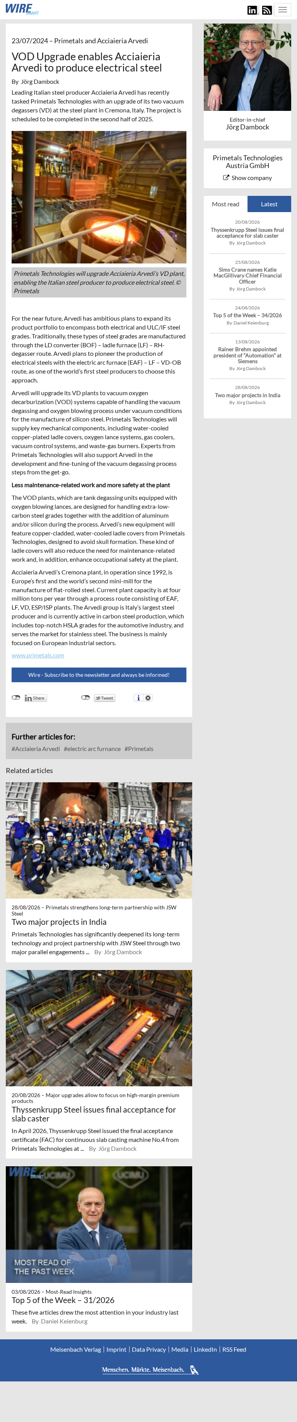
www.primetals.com (38, 655)
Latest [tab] (269, 203)
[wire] (22, 9)
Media (179, 1349)
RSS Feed (234, 1349)
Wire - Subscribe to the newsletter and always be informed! (99, 674)
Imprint (116, 1349)
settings (148, 698)
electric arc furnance (93, 748)
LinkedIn (205, 1349)
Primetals (140, 748)
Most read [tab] (225, 203)
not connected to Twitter (85, 697)
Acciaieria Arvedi (37, 748)
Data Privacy (149, 1349)
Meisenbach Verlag (75, 1349)
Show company (252, 177)
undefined (16, 697)
